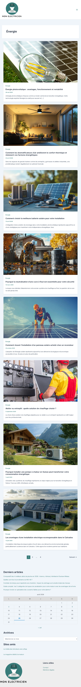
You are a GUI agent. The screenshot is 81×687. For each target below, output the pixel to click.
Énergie (8, 86)
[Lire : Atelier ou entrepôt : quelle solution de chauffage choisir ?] (40, 381)
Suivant (73, 557)
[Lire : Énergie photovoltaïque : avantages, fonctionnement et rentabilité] (40, 62)
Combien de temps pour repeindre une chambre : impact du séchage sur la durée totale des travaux (36, 583)
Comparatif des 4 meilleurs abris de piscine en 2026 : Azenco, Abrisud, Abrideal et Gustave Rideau (36, 576)
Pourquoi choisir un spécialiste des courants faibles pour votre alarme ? (27, 590)
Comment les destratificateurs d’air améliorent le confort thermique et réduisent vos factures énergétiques (36, 154)
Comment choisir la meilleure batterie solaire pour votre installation (35, 218)
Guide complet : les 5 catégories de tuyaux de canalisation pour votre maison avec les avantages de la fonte (39, 586)
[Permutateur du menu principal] (77, 10)
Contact (45, 667)
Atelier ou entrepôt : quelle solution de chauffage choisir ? (31, 408)
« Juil (39, 628)
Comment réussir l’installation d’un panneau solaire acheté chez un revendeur (39, 345)
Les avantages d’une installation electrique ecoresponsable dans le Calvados (39, 537)
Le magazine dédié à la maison (13, 654)
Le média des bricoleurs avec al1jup (15, 649)
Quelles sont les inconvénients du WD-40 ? (17, 580)
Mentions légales (48, 670)
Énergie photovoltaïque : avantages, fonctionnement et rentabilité (34, 89)
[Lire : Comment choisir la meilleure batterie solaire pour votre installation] (40, 191)
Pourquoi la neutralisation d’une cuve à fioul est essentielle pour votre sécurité (40, 282)
